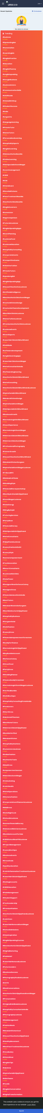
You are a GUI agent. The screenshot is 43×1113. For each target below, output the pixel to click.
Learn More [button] (31, 1105)
